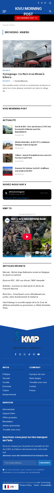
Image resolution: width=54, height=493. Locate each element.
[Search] (50, 11)
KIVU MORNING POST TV (27, 18)
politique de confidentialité (29, 472)
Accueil (5, 25)
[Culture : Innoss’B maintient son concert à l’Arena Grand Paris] (8, 158)
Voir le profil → (44, 193)
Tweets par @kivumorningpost (16, 198)
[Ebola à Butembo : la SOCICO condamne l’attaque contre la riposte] (8, 145)
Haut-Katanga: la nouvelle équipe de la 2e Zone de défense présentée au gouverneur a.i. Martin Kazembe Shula (26, 305)
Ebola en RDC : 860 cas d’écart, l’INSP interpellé (23, 280)
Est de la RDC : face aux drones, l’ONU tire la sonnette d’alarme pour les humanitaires (33, 129)
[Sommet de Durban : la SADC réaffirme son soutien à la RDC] (8, 171)
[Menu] (4, 11)
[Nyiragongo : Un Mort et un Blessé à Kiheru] (27, 53)
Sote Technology (43, 482)
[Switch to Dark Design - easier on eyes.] (49, 3)
